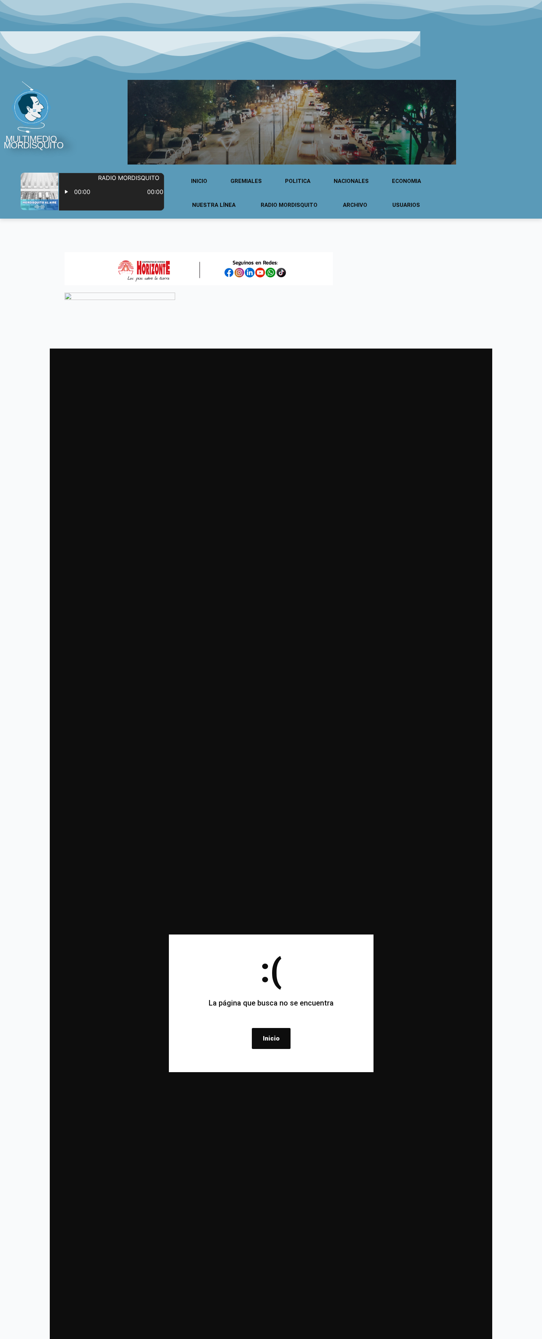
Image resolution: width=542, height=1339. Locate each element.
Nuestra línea (214, 205)
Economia (406, 181)
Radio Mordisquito (289, 205)
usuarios (406, 205)
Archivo (355, 205)
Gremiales (246, 181)
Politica (297, 181)
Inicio (199, 181)
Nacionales (351, 181)
